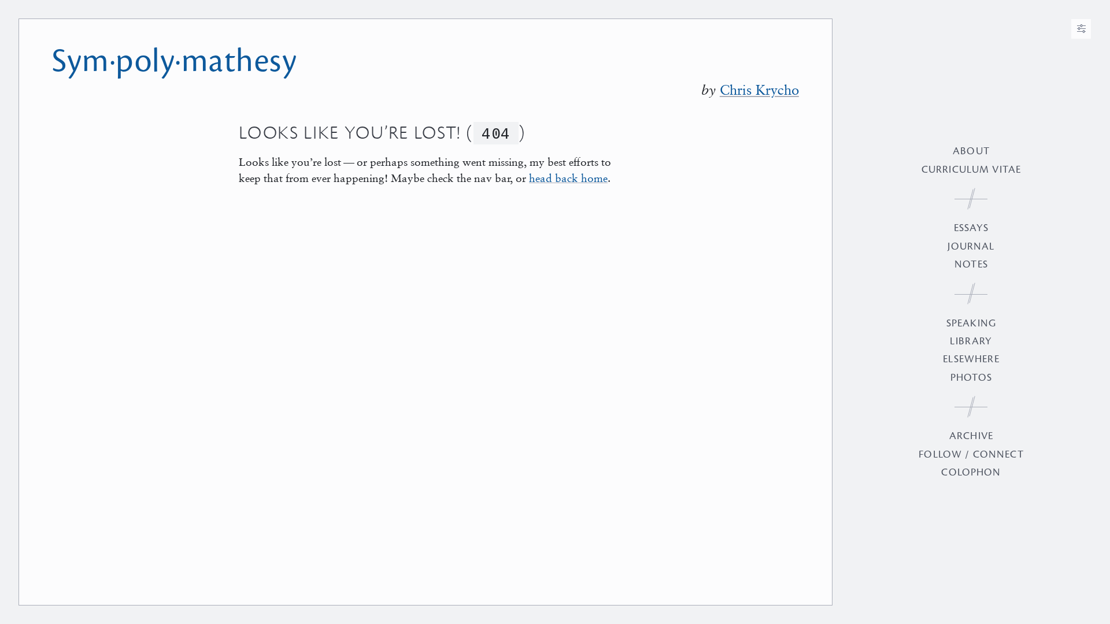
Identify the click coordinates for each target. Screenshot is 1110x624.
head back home (568, 177)
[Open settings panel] (1081, 29)
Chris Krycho (759, 89)
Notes (971, 264)
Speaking (971, 323)
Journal (971, 246)
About (971, 151)
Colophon (971, 472)
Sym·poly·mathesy (174, 61)
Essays (971, 228)
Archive (971, 436)
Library (971, 341)
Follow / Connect (971, 454)
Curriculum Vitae (971, 169)
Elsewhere (971, 359)
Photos (971, 377)
